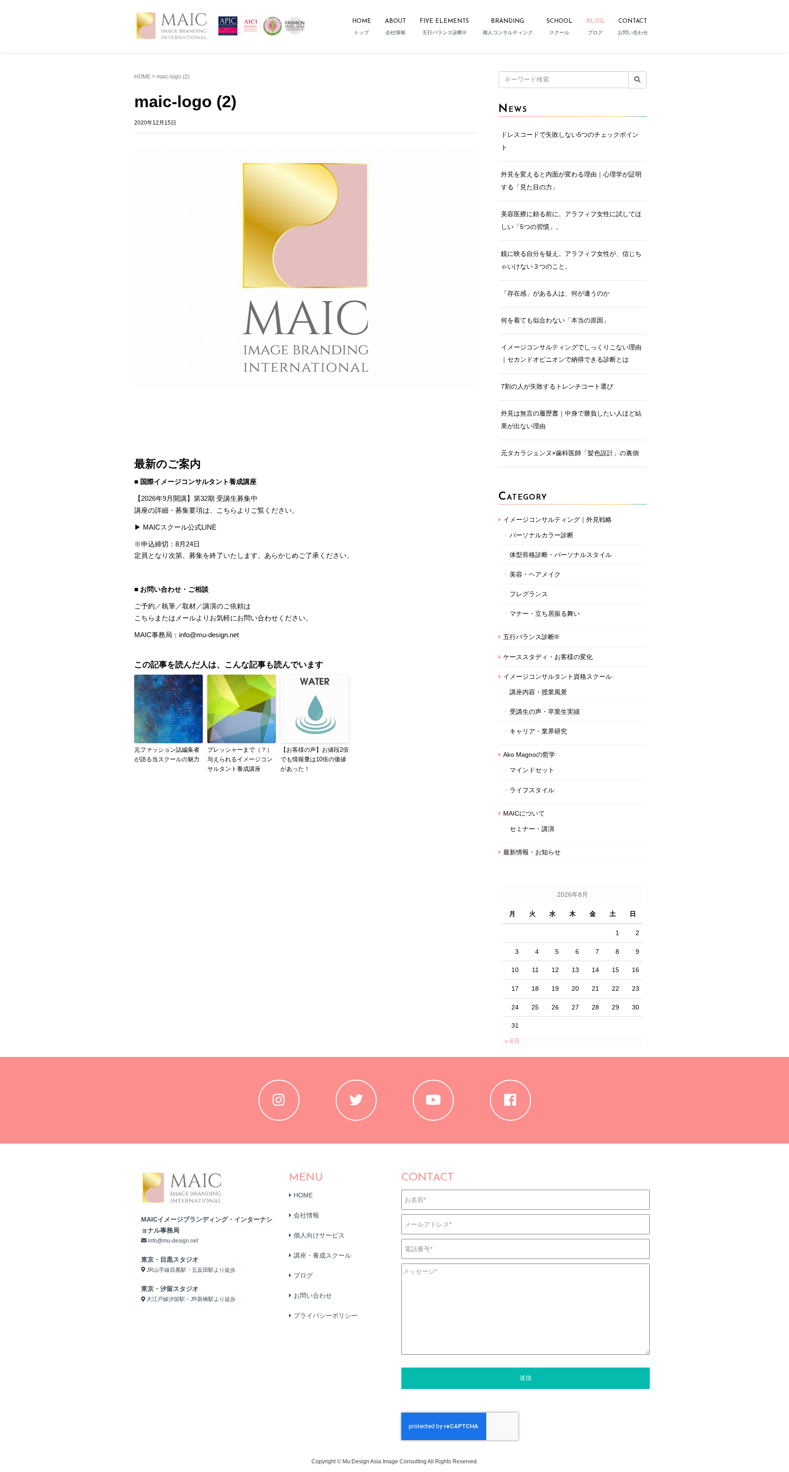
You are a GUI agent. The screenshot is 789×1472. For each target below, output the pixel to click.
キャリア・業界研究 (538, 731)
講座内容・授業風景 (538, 692)
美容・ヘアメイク (535, 574)
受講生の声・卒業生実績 (545, 711)
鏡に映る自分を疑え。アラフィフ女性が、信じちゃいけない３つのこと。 (571, 260)
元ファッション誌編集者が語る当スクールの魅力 (167, 754)
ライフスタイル (532, 790)
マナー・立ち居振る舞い (545, 613)
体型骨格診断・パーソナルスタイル (561, 554)
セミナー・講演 (532, 828)
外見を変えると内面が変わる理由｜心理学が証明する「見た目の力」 (571, 181)
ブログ (303, 1275)
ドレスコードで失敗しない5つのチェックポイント (570, 141)
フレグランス (529, 594)
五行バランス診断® (531, 636)
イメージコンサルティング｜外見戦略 (557, 519)
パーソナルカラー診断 (541, 535)
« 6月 (512, 1041)
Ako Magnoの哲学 (529, 754)
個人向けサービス (319, 1235)
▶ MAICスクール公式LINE (175, 527)
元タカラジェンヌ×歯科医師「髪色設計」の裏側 (570, 453)
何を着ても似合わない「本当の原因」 (555, 320)
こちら (144, 618)
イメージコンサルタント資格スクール (557, 676)
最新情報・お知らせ (532, 852)
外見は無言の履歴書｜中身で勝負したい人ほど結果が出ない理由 (571, 420)
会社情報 (306, 1215)
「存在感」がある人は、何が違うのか (555, 293)
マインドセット (532, 770)
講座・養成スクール (322, 1255)
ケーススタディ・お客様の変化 (548, 657)
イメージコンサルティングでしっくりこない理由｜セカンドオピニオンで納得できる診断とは (571, 353)
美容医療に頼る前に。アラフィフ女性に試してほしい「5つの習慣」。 (571, 220)
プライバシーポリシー (326, 1315)
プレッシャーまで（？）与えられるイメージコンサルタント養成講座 (240, 759)
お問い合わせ (313, 1295)
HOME (142, 76)
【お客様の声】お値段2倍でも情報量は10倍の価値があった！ (314, 759)
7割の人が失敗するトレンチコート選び (557, 386)
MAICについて (524, 813)
